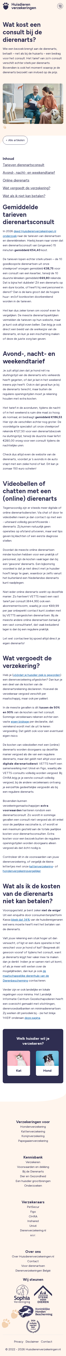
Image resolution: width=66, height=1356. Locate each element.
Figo (33, 1211)
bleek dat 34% (20, 919)
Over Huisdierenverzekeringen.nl (33, 1256)
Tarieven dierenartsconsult (23, 165)
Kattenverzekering (33, 1131)
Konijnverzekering (33, 1136)
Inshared (33, 1221)
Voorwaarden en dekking (33, 1167)
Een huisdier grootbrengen (33, 1181)
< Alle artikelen (15, 140)
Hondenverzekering (33, 1126)
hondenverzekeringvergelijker (22, 871)
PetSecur (33, 1207)
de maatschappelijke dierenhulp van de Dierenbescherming (26, 975)
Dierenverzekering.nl (33, 1230)
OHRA (33, 1216)
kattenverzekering (41, 866)
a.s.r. (33, 1235)
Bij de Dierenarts (33, 1171)
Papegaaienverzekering (33, 1141)
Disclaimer (32, 1341)
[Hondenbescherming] (35, 1311)
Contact (33, 1261)
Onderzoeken (33, 1185)
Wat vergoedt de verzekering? (26, 188)
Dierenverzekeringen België (33, 1270)
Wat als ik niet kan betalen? (24, 196)
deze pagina (32, 1018)
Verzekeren (33, 1162)
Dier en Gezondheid (33, 1176)
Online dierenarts (16, 180)
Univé (33, 1226)
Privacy (18, 1341)
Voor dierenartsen (33, 1266)
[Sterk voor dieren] (43, 1294)
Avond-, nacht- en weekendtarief (29, 173)
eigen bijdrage (20, 721)
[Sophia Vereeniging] (22, 1294)
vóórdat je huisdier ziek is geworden (36, 675)
